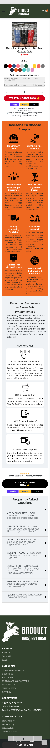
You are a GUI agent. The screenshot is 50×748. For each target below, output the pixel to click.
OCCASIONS (7, 674)
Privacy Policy (8, 721)
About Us (6, 653)
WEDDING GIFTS (10, 685)
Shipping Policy (9, 728)
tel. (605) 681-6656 (10, 706)
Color (24, 61)
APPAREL (6, 692)
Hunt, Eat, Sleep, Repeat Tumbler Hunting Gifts (24, 50)
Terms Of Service (9, 732)
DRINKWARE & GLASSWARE (15, 681)
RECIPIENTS (7, 678)
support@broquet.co (12, 702)
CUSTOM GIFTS (9, 688)
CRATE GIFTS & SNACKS (13, 670)
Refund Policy (8, 724)
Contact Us (7, 656)
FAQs (4, 660)
